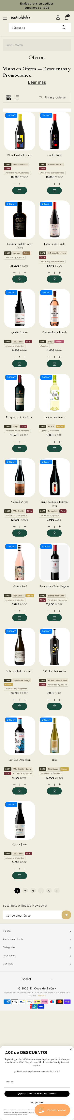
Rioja (50, 342)
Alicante (17, 253)
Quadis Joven (19, 844)
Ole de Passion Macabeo (19, 155)
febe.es (42, 995)
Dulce (26, 253)
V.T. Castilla (18, 511)
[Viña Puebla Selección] (54, 647)
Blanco (60, 426)
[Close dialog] (71, 1049)
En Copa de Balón (42, 988)
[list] (16, 97)
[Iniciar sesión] (58, 17)
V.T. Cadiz (18, 342)
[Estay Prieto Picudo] (54, 219)
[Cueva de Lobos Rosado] (54, 308)
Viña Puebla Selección (54, 671)
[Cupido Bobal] (54, 131)
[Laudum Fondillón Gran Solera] (19, 219)
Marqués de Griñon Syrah (19, 417)
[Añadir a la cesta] (19, 190)
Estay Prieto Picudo (54, 244)
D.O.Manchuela (20, 164)
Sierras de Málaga (21, 680)
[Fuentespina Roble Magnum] (54, 562)
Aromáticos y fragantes (16, 689)
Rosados (44, 346)
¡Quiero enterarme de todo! (37, 1093)
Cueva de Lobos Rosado (54, 332)
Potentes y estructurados (17, 173)
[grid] (8, 97)
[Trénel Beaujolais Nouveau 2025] (54, 477)
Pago (15, 426)
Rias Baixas (18, 596)
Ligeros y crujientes (15, 346)
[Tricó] (54, 735)
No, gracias (37, 1102)
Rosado (59, 342)
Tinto (7, 169)
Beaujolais (52, 511)
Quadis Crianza (19, 332)
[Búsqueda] (64, 27)
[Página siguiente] (57, 891)
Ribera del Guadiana (57, 680)
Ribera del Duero (56, 596)
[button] (7, 17)
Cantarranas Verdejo (54, 417)
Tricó (54, 759)
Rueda (51, 426)
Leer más (37, 82)
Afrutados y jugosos (15, 257)
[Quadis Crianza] (19, 308)
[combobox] (40, 27)
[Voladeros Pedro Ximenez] (19, 647)
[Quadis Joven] (19, 820)
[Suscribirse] (66, 914)
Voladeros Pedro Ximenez (19, 671)
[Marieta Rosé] (19, 562)
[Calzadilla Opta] (19, 477)
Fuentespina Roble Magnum (54, 586)
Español (26, 979)
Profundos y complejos (16, 515)
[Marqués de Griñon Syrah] (19, 393)
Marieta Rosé (19, 586)
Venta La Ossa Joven (19, 759)
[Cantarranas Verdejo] (54, 393)
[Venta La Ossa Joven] (19, 735)
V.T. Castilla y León (57, 253)
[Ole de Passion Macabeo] (19, 131)
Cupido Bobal (54, 155)
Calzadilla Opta (19, 501)
